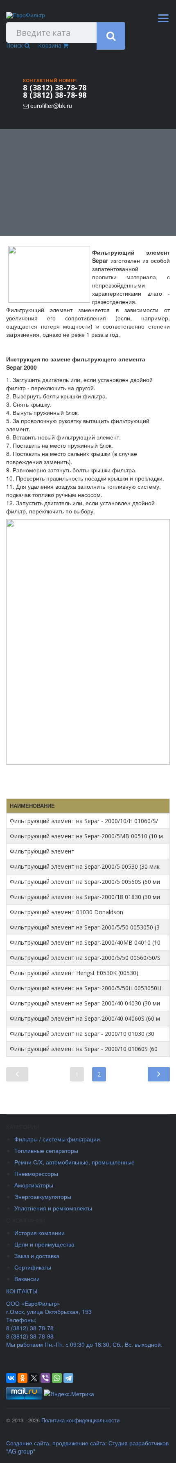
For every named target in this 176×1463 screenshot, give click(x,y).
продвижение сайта (78, 1443)
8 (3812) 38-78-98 (55, 95)
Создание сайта (27, 1443)
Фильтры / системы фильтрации (57, 1139)
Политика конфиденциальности (80, 1420)
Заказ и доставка (36, 1255)
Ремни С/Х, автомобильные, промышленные (74, 1162)
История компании (39, 1232)
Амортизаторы (33, 1185)
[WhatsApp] (57, 1378)
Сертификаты (32, 1267)
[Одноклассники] (22, 1378)
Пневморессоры (36, 1173)
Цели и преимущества (44, 1244)
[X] (34, 1378)
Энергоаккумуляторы (42, 1196)
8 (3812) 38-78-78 (55, 87)
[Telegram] (68, 1378)
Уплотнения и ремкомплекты (53, 1208)
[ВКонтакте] (11, 1378)
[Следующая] (159, 1073)
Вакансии (27, 1278)
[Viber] (45, 1378)
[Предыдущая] (17, 1073)
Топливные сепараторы (46, 1150)
